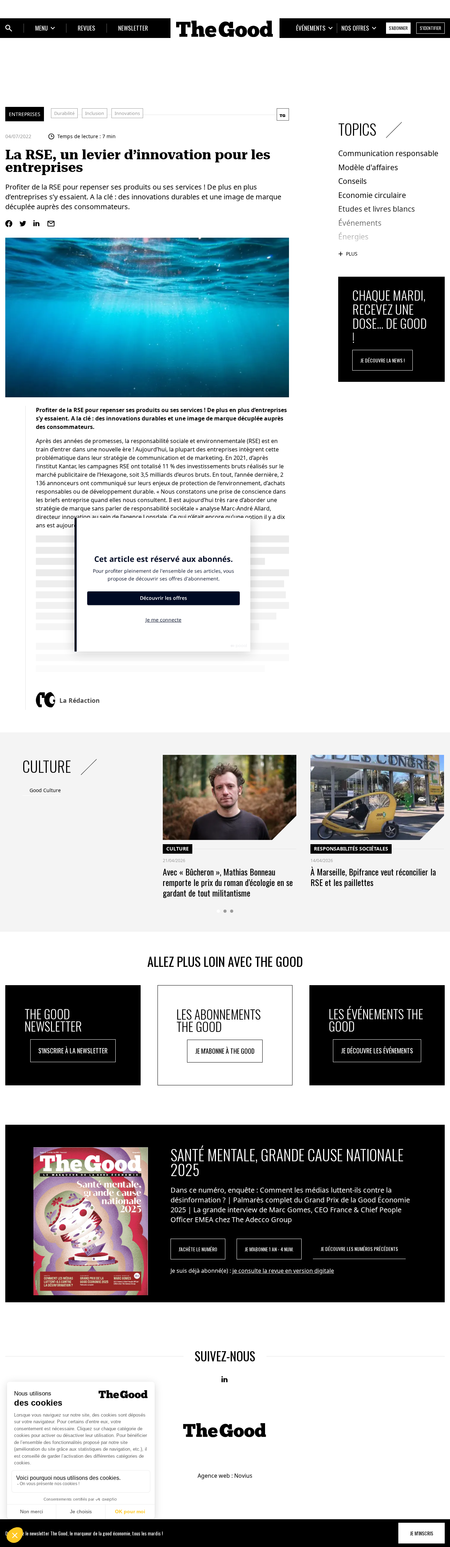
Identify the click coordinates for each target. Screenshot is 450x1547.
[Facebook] (8, 223)
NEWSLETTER (133, 28)
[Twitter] (22, 223)
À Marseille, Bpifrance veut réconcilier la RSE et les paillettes (373, 876)
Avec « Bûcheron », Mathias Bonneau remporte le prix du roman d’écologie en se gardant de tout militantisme (228, 882)
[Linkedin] (36, 223)
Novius (243, 1475)
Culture (177, 848)
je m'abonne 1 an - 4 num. (269, 1249)
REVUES (86, 28)
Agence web (214, 1475)
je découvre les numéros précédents (359, 1248)
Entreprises (24, 114)
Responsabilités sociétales (351, 848)
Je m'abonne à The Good (225, 1050)
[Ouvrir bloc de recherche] (8, 28)
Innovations (127, 113)
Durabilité (64, 113)
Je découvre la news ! (382, 360)
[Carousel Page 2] (225, 911)
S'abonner (398, 28)
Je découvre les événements (377, 1050)
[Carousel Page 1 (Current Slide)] (218, 911)
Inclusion (94, 113)
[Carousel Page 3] (231, 911)
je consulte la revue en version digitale (283, 1271)
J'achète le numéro (198, 1249)
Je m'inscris (421, 1533)
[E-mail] (50, 223)
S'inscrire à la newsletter (73, 1050)
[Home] (225, 29)
